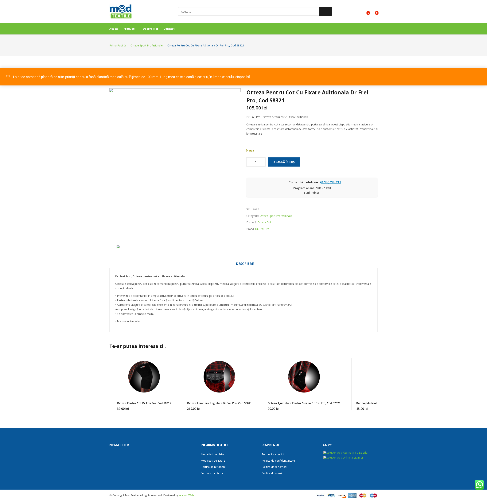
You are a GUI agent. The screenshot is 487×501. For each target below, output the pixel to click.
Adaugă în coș (284, 162)
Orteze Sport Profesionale (276, 216)
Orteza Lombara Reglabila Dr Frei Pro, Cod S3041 (219, 403)
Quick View (171, 361)
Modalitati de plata (212, 454)
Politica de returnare (213, 467)
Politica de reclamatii (274, 467)
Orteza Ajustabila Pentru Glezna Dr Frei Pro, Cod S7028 (304, 403)
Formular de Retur (212, 473)
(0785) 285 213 (330, 182)
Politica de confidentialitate (278, 460)
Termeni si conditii (273, 454)
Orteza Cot (264, 222)
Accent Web (186, 495)
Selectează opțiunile (171, 406)
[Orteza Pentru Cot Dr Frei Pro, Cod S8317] (144, 377)
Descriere (245, 264)
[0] (365, 11)
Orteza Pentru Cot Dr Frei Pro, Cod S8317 (144, 403)
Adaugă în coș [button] (251, 406)
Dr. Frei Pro (262, 229)
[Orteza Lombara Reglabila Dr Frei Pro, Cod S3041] (219, 377)
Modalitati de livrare (213, 460)
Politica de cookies (273, 473)
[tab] (244, 264)
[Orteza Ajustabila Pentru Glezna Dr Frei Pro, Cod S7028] (304, 377)
